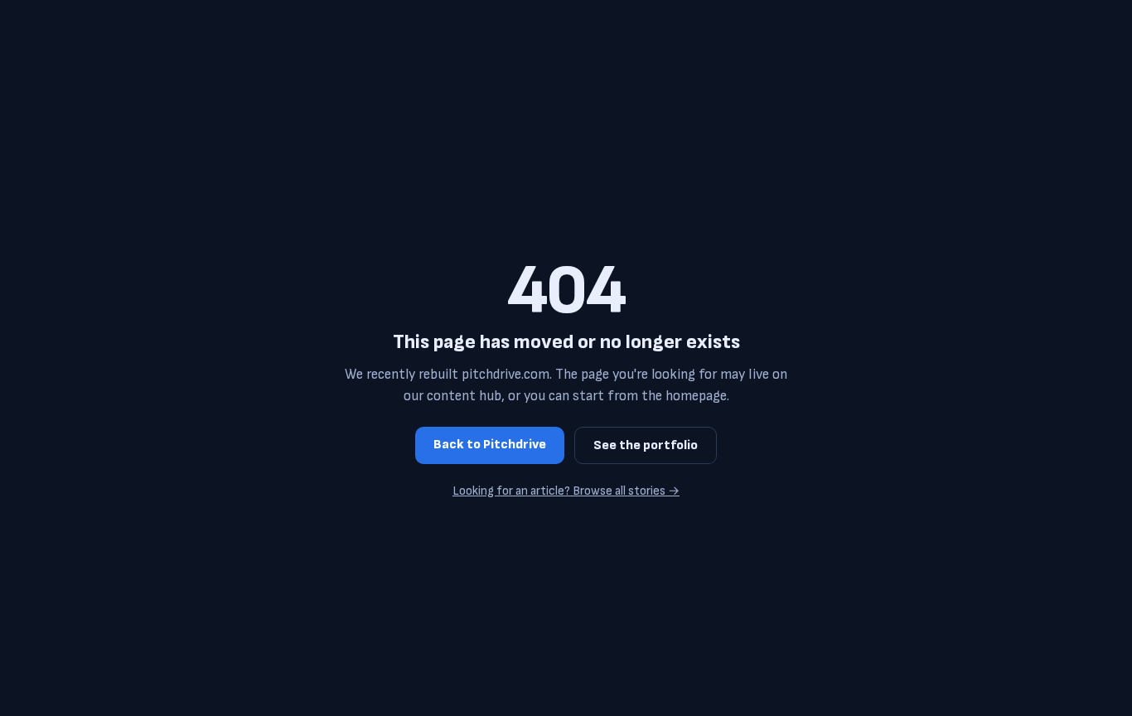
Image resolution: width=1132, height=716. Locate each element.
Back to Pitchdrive (489, 444)
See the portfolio (645, 445)
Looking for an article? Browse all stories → (566, 491)
